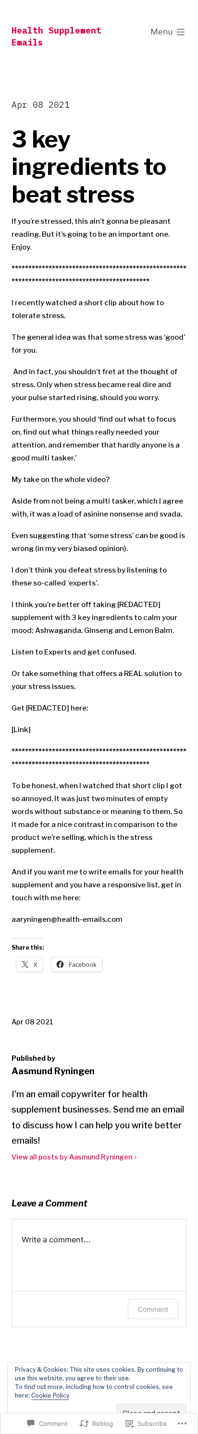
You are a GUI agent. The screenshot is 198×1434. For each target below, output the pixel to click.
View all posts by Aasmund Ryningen (72, 1157)
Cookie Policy (50, 1395)
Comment (153, 1309)
